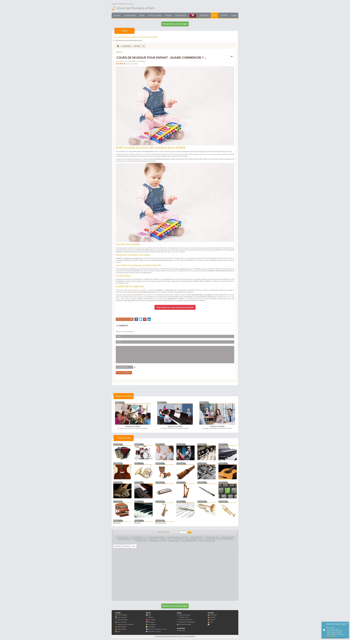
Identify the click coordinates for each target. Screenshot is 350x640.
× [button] (347, 623)
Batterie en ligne (166, 539)
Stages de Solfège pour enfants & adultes (218, 428)
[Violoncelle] (164, 523)
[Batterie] (143, 460)
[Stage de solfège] (217, 414)
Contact (224, 15)
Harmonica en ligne (124, 539)
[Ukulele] (122, 523)
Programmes (130, 15)
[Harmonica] (164, 498)
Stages (168, 15)
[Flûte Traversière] (206, 479)
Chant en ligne (178, 539)
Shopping (182, 630)
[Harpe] (185, 498)
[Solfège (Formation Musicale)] (185, 517)
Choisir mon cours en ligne (175, 24)
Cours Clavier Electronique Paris (177, 537)
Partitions (204, 15)
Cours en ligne (154, 15)
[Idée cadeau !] (193, 16)
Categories (126, 46)
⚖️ (177, 619)
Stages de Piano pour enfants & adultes (175, 428)
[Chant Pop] (185, 460)
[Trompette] (227, 517)
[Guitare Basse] (122, 498)
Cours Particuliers (122, 619)
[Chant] (164, 460)
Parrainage (151, 622)
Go (189, 532)
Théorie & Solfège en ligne (194, 539)
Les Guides (120, 61)
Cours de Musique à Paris (135, 8)
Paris (211, 622)
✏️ (116, 615)
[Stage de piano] (175, 414)
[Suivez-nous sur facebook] (209, 625)
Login (234, 15)
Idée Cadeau (152, 619)
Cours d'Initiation (122, 615)
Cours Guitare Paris (136, 537)
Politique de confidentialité (187, 622)
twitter (140, 319)
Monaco (212, 619)
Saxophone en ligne (227, 537)
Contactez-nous (184, 617)
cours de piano (145, 154)
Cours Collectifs (122, 617)
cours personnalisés (178, 252)
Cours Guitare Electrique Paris (155, 537)
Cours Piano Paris (122, 537)
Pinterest (144, 319)
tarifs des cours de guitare (209, 154)
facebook (136, 319)
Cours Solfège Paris (196, 537)
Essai (142, 15)
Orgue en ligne (153, 539)
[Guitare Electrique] (143, 498)
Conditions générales (185, 619)
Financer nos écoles (185, 624)
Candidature (151, 627)
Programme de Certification (125, 624)
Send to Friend (124, 319)
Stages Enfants (121, 627)
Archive (137, 46)
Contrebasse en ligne (212, 537)
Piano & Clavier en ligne (225, 539)
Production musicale (154, 631)
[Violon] (143, 523)
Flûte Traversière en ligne (207, 540)
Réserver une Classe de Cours (157, 629)
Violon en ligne (210, 539)
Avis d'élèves (152, 624)
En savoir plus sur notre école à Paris (129, 40)
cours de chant (170, 154)
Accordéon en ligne (139, 539)
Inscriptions (180, 15)
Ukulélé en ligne (174, 540)
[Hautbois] (206, 498)
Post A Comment (124, 373)
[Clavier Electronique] (227, 460)
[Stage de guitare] (133, 414)
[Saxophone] (164, 517)
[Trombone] (206, 517)
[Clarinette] (206, 460)
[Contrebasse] (122, 479)
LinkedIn (149, 319)
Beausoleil (213, 615)
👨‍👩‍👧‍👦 (116, 617)
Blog (214, 15)
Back (120, 52)
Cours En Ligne (121, 622)
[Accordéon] (122, 460)
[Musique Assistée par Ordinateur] (227, 498)
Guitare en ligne (141, 540)
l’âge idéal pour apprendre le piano (133, 290)
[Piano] (143, 517)
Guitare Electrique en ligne (157, 540)
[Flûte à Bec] (185, 479)
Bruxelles (213, 617)
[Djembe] (164, 479)
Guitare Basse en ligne (189, 540)
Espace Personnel (184, 615)
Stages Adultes (122, 629)
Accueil (116, 15)
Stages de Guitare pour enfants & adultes (133, 428)
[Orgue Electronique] (122, 517)
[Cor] (143, 479)
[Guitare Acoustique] (227, 479)
